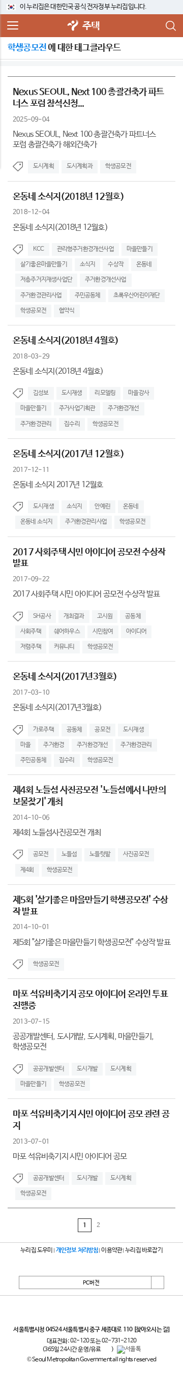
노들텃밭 (99, 854)
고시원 (105, 616)
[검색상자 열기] (170, 26)
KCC (38, 249)
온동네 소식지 (36, 521)
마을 (25, 745)
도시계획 (43, 166)
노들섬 (69, 854)
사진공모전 (136, 854)
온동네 (144, 264)
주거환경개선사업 (106, 279)
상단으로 (157, 1282)
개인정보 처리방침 (77, 1250)
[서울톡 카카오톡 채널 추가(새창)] (129, 1350)
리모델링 (105, 393)
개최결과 (74, 616)
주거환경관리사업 (41, 295)
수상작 (116, 264)
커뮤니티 (64, 646)
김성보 (41, 393)
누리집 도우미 (36, 1250)
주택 (91, 26)
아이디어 (136, 631)
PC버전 (91, 1283)
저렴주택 (30, 646)
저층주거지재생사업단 (46, 279)
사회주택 (30, 631)
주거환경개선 (123, 408)
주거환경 (53, 745)
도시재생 (72, 393)
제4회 (27, 870)
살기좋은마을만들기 (43, 264)
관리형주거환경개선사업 (85, 249)
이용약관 (111, 1250)
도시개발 (87, 1068)
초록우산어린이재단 (136, 295)
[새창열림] (73, 26)
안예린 (102, 506)
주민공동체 (88, 295)
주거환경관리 (35, 424)
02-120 (79, 1341)
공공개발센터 (48, 1068)
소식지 (88, 264)
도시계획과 (80, 166)
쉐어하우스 (67, 631)
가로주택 (43, 729)
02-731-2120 (119, 1341)
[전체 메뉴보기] (12, 26)
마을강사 (138, 393)
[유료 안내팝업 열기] (106, 1350)
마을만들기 (139, 249)
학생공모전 (118, 166)
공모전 (102, 729)
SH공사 (42, 616)
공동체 (133, 616)
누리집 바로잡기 (144, 1250)
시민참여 (103, 631)
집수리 (72, 424)
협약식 (67, 310)
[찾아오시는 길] (152, 1329)
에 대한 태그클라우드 (64, 48)
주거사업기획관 (77, 408)
